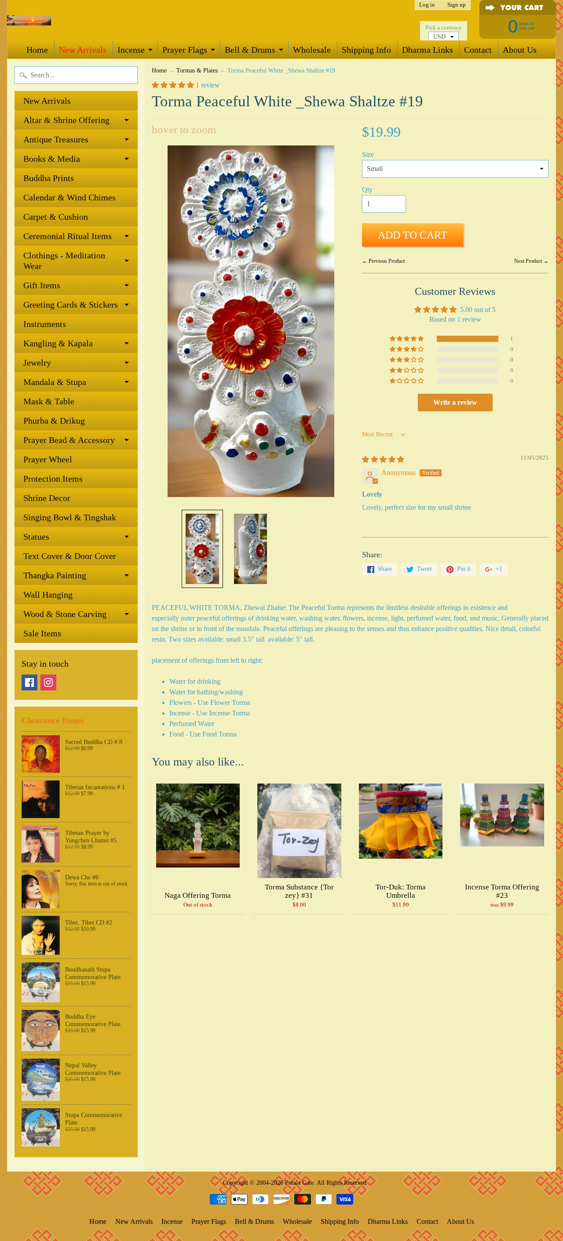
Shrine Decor (46, 498)
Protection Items (53, 478)
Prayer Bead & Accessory (69, 440)
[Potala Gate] (29, 20)
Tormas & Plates (197, 70)
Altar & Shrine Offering (66, 120)
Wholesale (312, 49)
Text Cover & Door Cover (69, 556)
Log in (427, 5)
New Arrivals (82, 49)
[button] (174, 85)
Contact (478, 49)
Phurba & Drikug (54, 420)
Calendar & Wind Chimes (69, 197)
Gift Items (41, 285)
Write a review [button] (455, 402)
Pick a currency (443, 28)
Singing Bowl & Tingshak (69, 517)
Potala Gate (299, 1182)
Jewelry (37, 362)
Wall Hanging (48, 594)
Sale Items (42, 633)
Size (368, 154)
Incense (131, 49)
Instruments (44, 324)
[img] (383, 459)
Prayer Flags (184, 49)
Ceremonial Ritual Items (67, 236)
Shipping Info (366, 49)
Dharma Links (427, 49)
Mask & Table (48, 401)
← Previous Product (383, 261)
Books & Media (51, 158)
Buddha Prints (48, 178)
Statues (36, 536)
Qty (367, 189)
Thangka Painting (54, 575)
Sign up (456, 5)
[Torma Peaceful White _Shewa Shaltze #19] (202, 549)
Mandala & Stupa (54, 382)
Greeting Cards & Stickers (70, 304)
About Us (520, 49)
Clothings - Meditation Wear (64, 260)
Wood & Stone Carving (64, 614)
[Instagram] (48, 682)
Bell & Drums (250, 49)
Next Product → (531, 261)
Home (37, 49)
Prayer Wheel (47, 459)
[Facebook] (29, 682)
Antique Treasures (55, 139)
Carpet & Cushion (55, 216)
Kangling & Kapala (58, 343)
